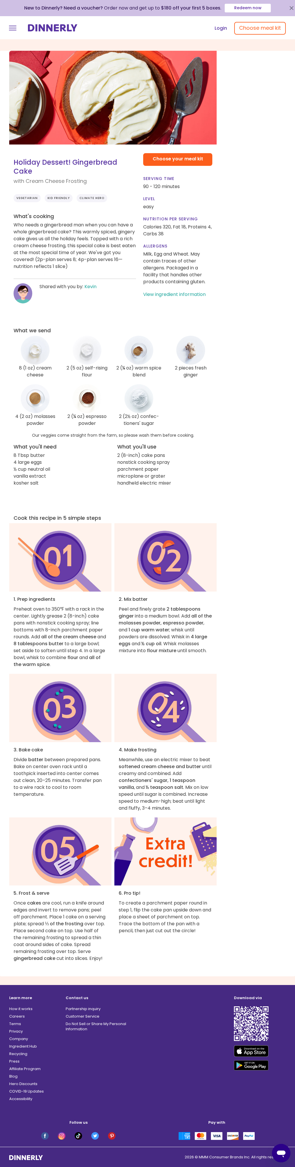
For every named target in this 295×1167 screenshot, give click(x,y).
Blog (13, 1076)
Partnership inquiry (83, 1009)
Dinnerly (52, 27)
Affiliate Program (25, 1069)
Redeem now (248, 8)
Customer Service (82, 1016)
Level (149, 199)
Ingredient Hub (23, 1046)
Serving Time (158, 178)
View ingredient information (174, 294)
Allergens (155, 246)
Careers (17, 1016)
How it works (21, 1009)
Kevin (90, 286)
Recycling (18, 1054)
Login (221, 28)
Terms (15, 1024)
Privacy (16, 1031)
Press (14, 1061)
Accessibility (20, 1099)
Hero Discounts (23, 1084)
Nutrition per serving (170, 219)
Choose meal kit (260, 27)
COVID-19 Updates (26, 1091)
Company (18, 1039)
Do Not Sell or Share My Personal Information (96, 1026)
